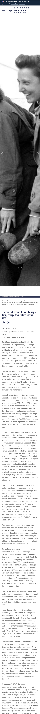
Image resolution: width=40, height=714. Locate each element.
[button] (19, 4)
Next (38, 154)
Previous (2, 154)
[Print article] (4, 322)
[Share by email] (8, 322)
